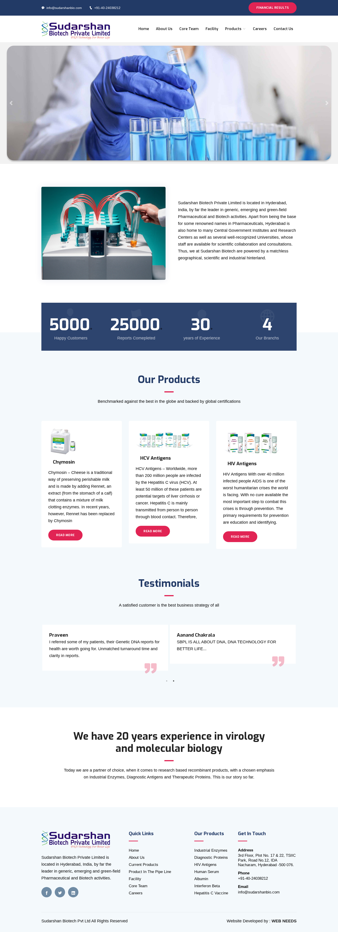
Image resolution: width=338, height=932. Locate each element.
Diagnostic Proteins (211, 857)
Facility (212, 28)
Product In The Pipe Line (150, 872)
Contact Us (283, 28)
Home (143, 28)
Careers (260, 28)
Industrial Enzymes (210, 850)
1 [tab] (166, 681)
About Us (164, 28)
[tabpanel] (233, 644)
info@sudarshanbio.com (64, 8)
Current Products (143, 864)
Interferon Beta (207, 886)
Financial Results (272, 8)
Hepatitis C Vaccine (211, 893)
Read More (65, 535)
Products (233, 28)
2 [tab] (173, 681)
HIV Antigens (205, 864)
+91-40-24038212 (107, 8)
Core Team (189, 28)
